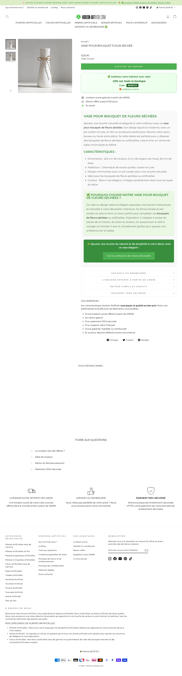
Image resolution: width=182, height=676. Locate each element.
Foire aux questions (48, 550)
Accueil (84, 41)
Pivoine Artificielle (13, 588)
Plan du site (10, 601)
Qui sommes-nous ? (14, 7)
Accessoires (159, 22)
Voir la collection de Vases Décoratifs (129, 255)
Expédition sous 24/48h (84, 554)
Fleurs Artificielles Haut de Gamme (17, 565)
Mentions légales (46, 570)
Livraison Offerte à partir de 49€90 (129, 280)
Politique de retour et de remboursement (50, 560)
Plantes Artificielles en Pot (17, 551)
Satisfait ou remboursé (37, 7)
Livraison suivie (80, 542)
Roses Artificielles (13, 571)
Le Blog (54, 7)
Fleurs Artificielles (58, 22)
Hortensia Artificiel (14, 579)
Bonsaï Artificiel (111, 22)
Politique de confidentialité (51, 566)
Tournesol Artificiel (14, 584)
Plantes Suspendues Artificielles (20, 556)
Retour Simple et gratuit (128, 287)
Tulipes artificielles (14, 575)
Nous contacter (68, 7)
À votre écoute (80, 559)
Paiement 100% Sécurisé (129, 293)
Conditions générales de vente (53, 554)
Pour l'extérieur (136, 22)
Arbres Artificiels (86, 22)
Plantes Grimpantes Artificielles (20, 560)
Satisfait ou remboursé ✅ (91, 27)
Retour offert (79, 550)
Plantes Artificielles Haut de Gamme (18, 545)
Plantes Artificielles (29, 22)
